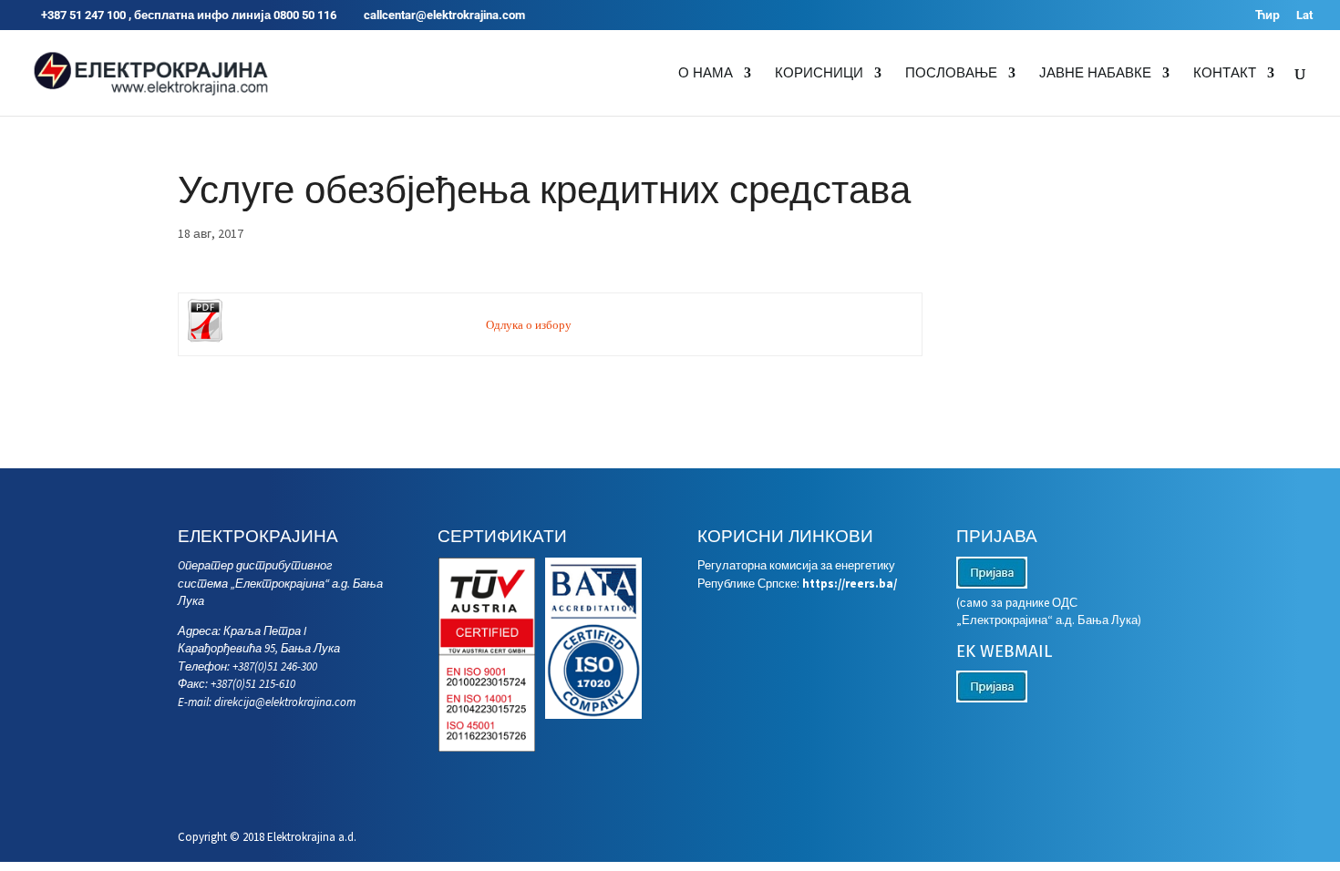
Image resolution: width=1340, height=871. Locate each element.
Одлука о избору (529, 325)
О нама (705, 74)
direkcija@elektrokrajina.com (285, 702)
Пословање (951, 74)
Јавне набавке (1095, 74)
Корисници (819, 74)
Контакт (1224, 74)
